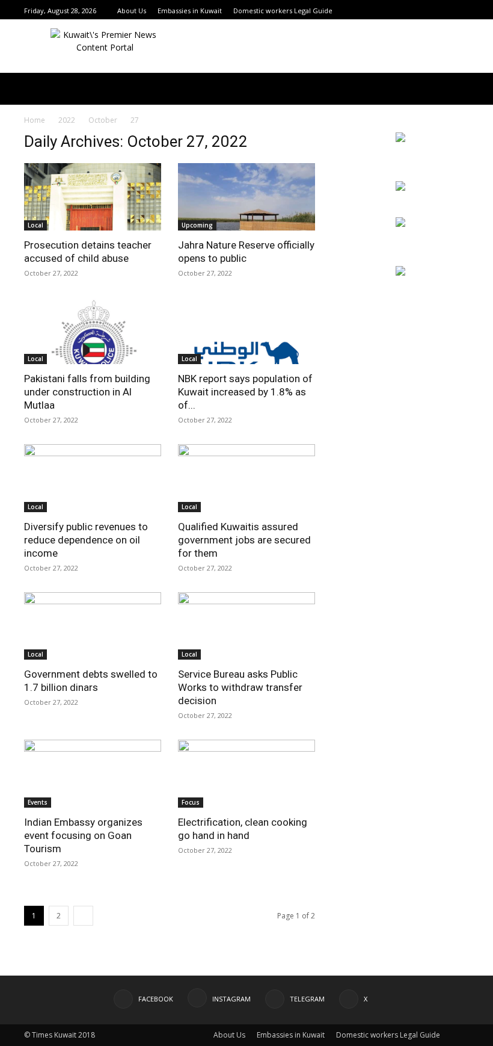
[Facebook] (417, 10)
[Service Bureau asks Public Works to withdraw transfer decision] (246, 626)
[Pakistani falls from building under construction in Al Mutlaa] (92, 331)
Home (34, 120)
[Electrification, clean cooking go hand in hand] (246, 774)
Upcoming (197, 225)
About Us (131, 10)
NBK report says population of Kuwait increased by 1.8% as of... (245, 392)
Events (37, 802)
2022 (66, 120)
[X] (462, 10)
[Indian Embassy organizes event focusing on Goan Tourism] (92, 774)
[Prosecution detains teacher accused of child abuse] (92, 197)
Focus (191, 802)
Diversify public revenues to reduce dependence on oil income (86, 540)
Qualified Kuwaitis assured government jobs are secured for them (244, 540)
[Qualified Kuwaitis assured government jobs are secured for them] (246, 478)
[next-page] (83, 916)
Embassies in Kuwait (190, 10)
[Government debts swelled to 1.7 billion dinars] (92, 626)
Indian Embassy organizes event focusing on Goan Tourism (83, 835)
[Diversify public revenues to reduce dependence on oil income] (92, 478)
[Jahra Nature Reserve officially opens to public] (246, 197)
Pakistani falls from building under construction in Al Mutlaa (87, 392)
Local (35, 225)
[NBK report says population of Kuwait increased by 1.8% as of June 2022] (246, 331)
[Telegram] (447, 10)
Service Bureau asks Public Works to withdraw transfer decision (240, 687)
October (102, 120)
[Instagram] (432, 10)
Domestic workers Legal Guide (282, 10)
